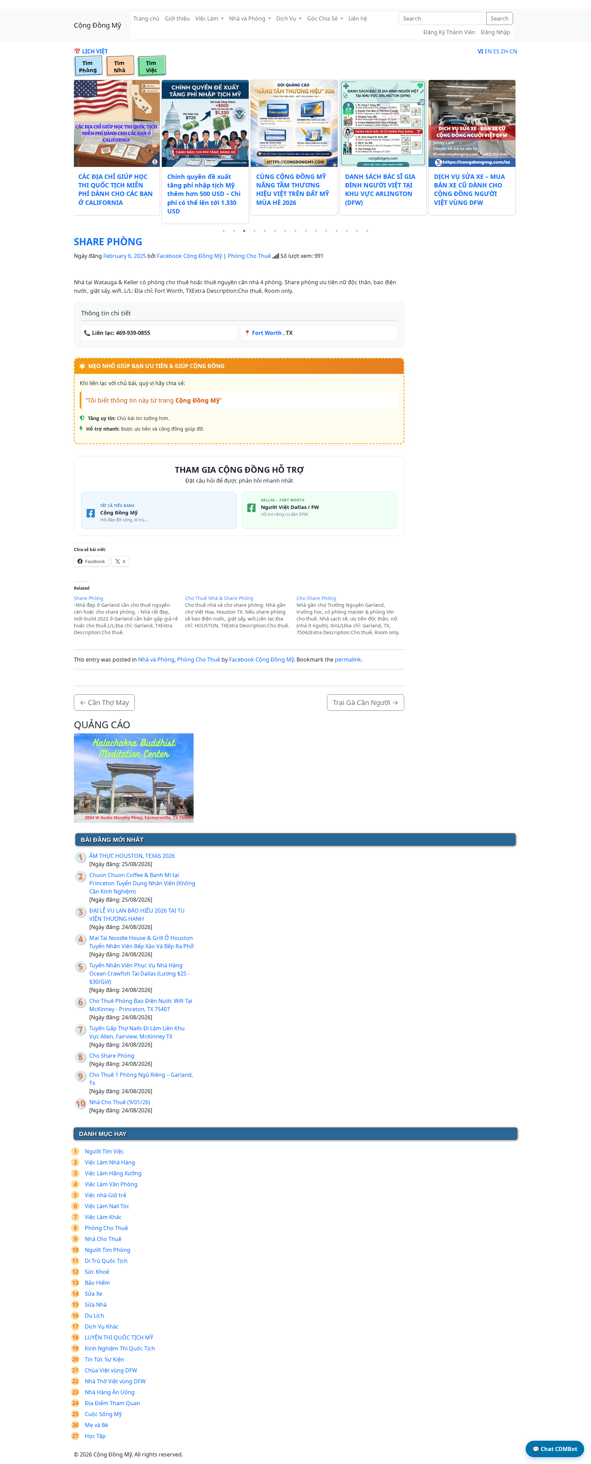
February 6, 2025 (124, 256)
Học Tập (95, 1436)
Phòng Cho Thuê (249, 256)
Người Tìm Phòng (107, 1250)
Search (500, 18)
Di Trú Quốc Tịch (106, 1261)
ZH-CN (509, 51)
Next (522, 152)
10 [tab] (316, 230)
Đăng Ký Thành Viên (449, 32)
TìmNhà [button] (120, 66)
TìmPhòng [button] (88, 66)
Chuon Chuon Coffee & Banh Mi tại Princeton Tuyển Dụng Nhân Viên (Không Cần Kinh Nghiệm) (142, 883)
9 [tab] (305, 230)
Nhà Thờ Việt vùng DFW (115, 1381)
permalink (348, 659)
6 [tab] (275, 230)
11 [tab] (326, 230)
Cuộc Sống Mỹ (103, 1414)
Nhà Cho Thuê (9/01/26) (119, 1102)
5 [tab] (264, 230)
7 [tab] (285, 230)
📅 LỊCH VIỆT (91, 51)
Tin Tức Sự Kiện (104, 1359)
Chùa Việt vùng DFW (111, 1370)
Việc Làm (207, 18)
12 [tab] (336, 230)
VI (480, 51)
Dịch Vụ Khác (102, 1326)
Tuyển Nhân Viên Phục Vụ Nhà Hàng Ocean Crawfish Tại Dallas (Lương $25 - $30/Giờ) (139, 973)
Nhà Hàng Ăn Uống (110, 1392)
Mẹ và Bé (96, 1425)
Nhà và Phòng (248, 18)
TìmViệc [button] (151, 66)
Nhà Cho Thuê (103, 1239)
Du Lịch (94, 1315)
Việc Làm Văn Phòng (111, 1184)
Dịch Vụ (287, 18)
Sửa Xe (93, 1293)
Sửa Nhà (96, 1304)
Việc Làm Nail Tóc (107, 1206)
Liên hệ (358, 18)
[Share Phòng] (129, 615)
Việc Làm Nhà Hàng (110, 1162)
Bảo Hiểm (97, 1282)
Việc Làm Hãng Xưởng (113, 1173)
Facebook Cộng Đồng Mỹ (189, 256)
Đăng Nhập (495, 32)
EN (488, 51)
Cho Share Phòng (111, 1055)
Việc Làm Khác (103, 1217)
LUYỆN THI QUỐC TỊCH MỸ (119, 1337)
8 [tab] (295, 230)
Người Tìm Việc (104, 1151)
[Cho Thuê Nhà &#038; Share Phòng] (240, 612)
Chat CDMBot (555, 1449)
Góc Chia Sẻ (323, 18)
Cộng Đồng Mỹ (97, 25)
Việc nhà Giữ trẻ (105, 1195)
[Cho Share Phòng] (352, 615)
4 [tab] (254, 230)
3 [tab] (244, 230)
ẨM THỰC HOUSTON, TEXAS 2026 (132, 856)
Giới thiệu (177, 18)
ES (496, 51)
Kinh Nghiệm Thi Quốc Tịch (120, 1348)
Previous (68, 152)
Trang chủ (146, 18)
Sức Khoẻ (97, 1272)
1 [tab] (223, 230)
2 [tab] (234, 230)
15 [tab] (367, 230)
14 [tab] (357, 230)
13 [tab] (346, 230)
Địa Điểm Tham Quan (112, 1403)
